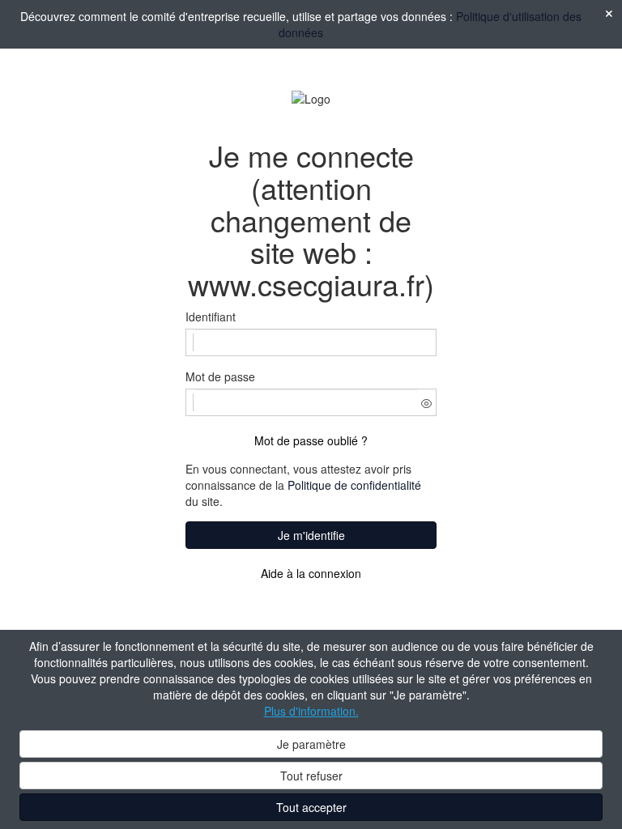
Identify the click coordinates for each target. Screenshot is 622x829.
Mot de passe (220, 376)
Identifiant (210, 316)
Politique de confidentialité (354, 485)
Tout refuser (311, 775)
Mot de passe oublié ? (311, 440)
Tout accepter (311, 807)
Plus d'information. (311, 711)
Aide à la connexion (311, 573)
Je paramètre (311, 744)
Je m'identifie (311, 535)
